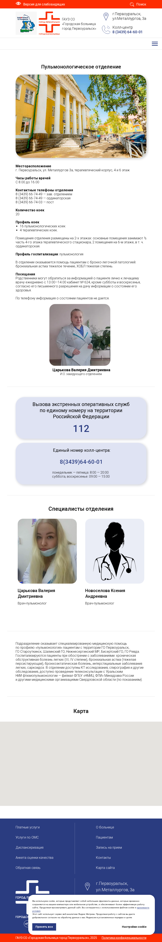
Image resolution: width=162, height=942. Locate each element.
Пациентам (104, 837)
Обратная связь (28, 868)
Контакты (103, 858)
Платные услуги (28, 827)
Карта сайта (105, 868)
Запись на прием (109, 848)
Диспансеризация (29, 848)
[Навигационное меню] (155, 44)
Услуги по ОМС (27, 837)
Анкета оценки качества (34, 858)
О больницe (105, 827)
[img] (26, 23)
